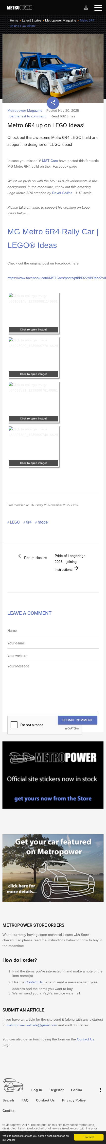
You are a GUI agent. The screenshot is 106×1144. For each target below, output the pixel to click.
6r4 (29, 522)
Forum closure (32, 556)
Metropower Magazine (60, 20)
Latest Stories (31, 20)
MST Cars (50, 161)
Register (57, 1090)
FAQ (25, 1100)
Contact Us (34, 982)
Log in (36, 1090)
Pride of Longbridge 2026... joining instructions (70, 563)
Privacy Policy (74, 1100)
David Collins (62, 193)
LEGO (15, 522)
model (43, 522)
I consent (89, 1137)
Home (14, 20)
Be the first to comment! (28, 116)
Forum (76, 1090)
